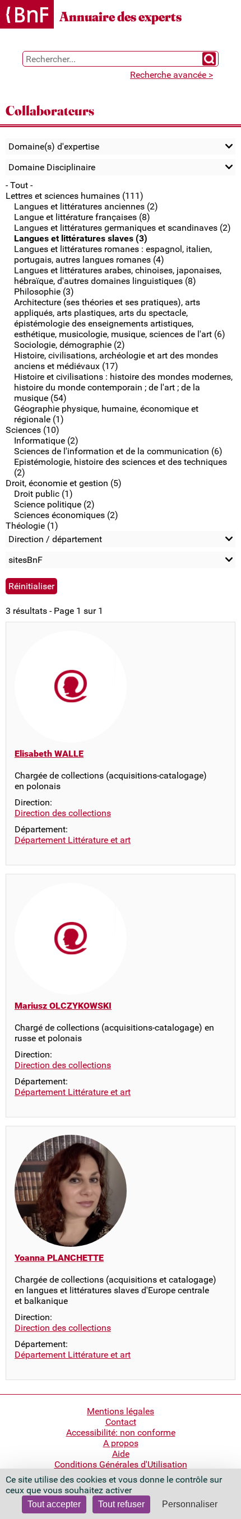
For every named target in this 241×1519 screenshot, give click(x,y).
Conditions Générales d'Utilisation (120, 1464)
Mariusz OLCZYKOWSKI (63, 1005)
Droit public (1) (43, 493)
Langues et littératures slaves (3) (80, 238)
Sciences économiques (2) (66, 515)
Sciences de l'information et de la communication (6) (118, 451)
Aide (120, 1453)
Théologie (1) (32, 525)
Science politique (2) (54, 504)
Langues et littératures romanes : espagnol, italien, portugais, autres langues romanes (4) (113, 254)
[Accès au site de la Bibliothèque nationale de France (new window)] (27, 15)
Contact (120, 1422)
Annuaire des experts (120, 16)
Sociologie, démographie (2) (69, 344)
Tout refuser (121, 1504)
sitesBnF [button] (25, 560)
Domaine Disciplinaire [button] (51, 167)
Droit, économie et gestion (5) (64, 483)
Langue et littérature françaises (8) (82, 217)
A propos (120, 1443)
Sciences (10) (32, 430)
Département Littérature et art (73, 840)
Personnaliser (189, 1504)
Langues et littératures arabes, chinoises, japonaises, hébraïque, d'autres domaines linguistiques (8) (117, 275)
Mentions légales (120, 1411)
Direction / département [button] (55, 539)
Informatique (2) (46, 440)
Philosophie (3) (44, 291)
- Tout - (19, 185)
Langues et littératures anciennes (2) (86, 206)
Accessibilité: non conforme (120, 1432)
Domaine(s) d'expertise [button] (53, 146)
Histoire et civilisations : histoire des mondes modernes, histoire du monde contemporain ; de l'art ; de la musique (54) (123, 387)
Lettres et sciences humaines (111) (74, 195)
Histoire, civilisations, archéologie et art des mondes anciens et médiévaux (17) (116, 360)
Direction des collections (63, 813)
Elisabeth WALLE (49, 753)
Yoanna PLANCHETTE (59, 1257)
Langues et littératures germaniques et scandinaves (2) (122, 227)
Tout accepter (54, 1504)
